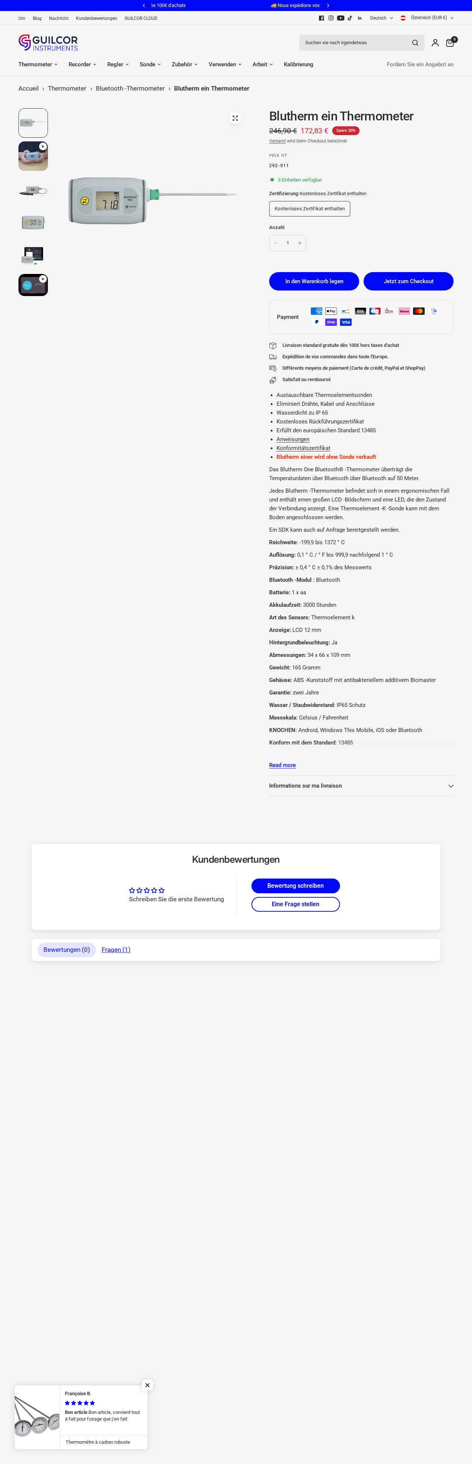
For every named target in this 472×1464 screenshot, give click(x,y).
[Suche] (415, 43)
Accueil (28, 88)
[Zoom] (235, 118)
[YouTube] (341, 18)
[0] (448, 42)
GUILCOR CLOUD (141, 18)
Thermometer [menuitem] (35, 64)
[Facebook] (321, 18)
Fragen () (116, 949)
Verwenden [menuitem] (222, 64)
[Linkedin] (360, 18)
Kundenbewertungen (96, 18)
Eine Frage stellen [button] (295, 904)
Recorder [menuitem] (80, 64)
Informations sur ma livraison (305, 785)
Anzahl (277, 227)
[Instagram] (331, 18)
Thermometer (67, 88)
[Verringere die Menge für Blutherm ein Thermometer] (275, 243)
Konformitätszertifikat (303, 448)
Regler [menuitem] (115, 64)
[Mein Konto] (435, 42)
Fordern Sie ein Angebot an (420, 64)
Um (21, 18)
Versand (277, 141)
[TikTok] (350, 18)
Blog (37, 18)
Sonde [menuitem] (147, 64)
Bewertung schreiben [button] (295, 885)
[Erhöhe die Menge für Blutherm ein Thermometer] (300, 243)
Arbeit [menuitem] (260, 64)
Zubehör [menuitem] (182, 64)
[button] (147, 1385)
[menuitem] (23, 18)
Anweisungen (293, 439)
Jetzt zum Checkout (409, 281)
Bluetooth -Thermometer (130, 88)
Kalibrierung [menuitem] (298, 64)
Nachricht (59, 18)
